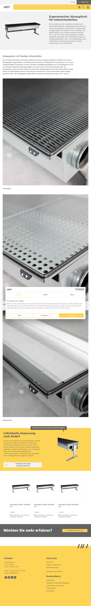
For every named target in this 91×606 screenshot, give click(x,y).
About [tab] (72, 294)
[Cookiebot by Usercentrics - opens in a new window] (76, 289)
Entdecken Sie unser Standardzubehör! (23, 465)
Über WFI (49, 562)
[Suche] (82, 7)
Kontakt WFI (50, 580)
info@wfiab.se (14, 573)
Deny (19, 315)
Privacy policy (51, 588)
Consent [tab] (19, 294)
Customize (44, 315)
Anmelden (85, 2)
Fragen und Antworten (53, 565)
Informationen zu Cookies (55, 586)
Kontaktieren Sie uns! (75, 530)
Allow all (71, 315)
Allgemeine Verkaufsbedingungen (57, 583)
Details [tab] (45, 294)
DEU (74, 2)
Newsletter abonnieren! (54, 572)
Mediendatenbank (52, 568)
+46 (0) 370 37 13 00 (17, 571)
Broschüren (50, 591)
